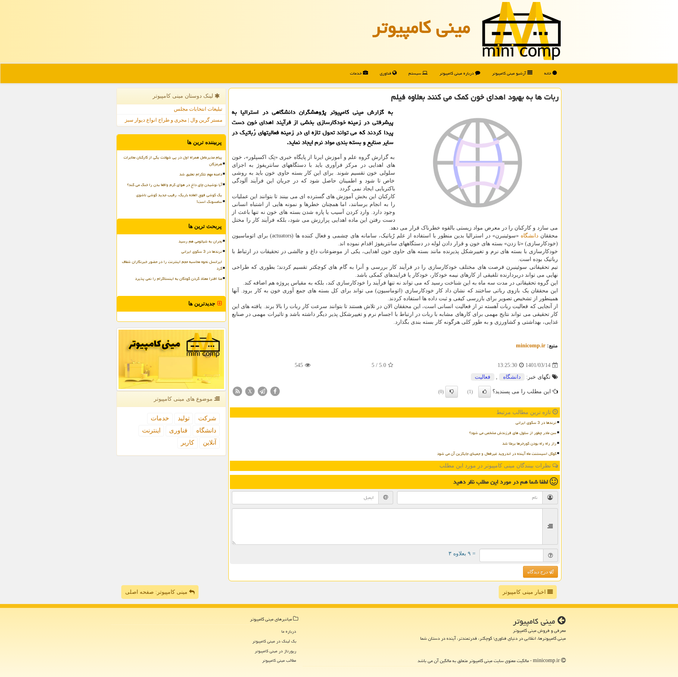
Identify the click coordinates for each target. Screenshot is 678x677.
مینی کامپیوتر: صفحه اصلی (157, 592)
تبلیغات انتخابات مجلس (198, 109)
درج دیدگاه (538, 572)
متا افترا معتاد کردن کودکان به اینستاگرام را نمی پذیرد (178, 279)
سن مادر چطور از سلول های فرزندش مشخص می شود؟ (512, 433)
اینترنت (151, 430)
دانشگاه (529, 236)
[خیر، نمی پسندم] (451, 392)
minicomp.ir (530, 346)
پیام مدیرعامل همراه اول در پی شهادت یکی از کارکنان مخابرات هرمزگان (173, 160)
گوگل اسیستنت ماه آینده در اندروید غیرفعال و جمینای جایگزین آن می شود (496, 454)
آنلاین (209, 442)
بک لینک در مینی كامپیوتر (274, 641)
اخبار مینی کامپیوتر (525, 592)
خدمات (356, 73)
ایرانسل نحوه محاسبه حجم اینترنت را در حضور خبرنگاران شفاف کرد (172, 265)
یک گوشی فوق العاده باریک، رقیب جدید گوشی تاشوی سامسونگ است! (179, 198)
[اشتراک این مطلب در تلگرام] (262, 391)
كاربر (187, 442)
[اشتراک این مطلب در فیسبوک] (275, 391)
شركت (207, 418)
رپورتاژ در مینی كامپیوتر (275, 651)
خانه (548, 73)
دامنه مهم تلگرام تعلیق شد (200, 174)
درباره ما (288, 631)
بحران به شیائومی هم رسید (200, 241)
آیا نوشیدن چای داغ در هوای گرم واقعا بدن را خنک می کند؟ (174, 185)
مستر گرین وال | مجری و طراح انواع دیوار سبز (173, 120)
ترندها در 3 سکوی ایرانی (536, 423)
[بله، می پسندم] (484, 392)
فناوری (386, 73)
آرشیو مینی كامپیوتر (509, 73)
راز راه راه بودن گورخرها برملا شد (529, 443)
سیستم (415, 73)
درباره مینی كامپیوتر (457, 73)
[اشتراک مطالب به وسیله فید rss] (237, 391)
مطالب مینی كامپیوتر (279, 660)
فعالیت (482, 377)
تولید (184, 418)
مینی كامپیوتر (421, 27)
